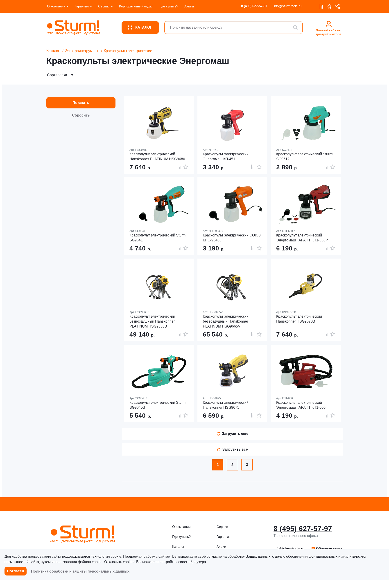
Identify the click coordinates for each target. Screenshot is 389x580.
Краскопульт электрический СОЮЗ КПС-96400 (232, 237)
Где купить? (169, 6)
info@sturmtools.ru (287, 6)
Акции (189, 6)
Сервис (104, 6)
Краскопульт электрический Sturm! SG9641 (157, 237)
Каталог (52, 51)
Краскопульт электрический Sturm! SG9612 (304, 156)
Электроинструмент (81, 51)
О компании (56, 6)
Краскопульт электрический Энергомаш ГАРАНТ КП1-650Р (302, 237)
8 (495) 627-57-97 (254, 6)
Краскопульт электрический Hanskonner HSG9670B (299, 318)
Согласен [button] (15, 571)
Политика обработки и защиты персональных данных (80, 571)
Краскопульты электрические (128, 51)
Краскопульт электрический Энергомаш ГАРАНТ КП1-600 (301, 405)
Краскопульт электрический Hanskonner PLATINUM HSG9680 (157, 156)
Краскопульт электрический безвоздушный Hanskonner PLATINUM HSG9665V (226, 321)
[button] (327, 548)
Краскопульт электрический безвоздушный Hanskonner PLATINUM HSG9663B (152, 321)
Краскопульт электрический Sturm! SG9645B (157, 405)
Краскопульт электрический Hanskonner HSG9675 (226, 405)
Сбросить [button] (81, 115)
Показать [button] (80, 103)
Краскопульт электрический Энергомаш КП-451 (226, 156)
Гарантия (82, 6)
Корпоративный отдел (136, 6)
